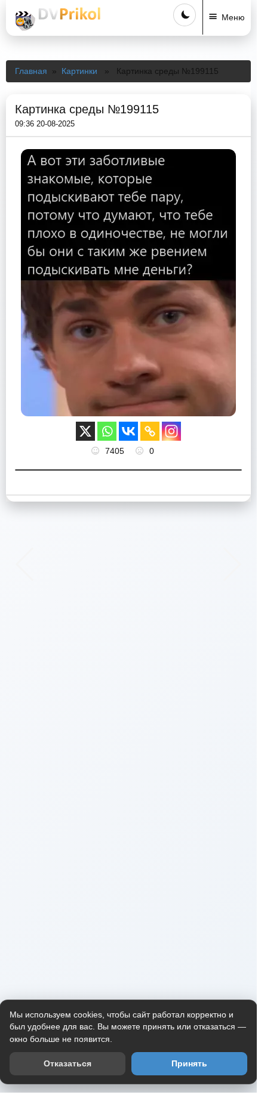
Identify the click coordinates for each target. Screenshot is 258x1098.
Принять (189, 1063)
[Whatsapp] (106, 431)
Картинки (79, 71)
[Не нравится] (141, 451)
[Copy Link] (149, 431)
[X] (85, 431)
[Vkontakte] (128, 431)
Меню (233, 17)
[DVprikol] (56, 19)
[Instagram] (171, 431)
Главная (31, 71)
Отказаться (67, 1063)
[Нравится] (96, 451)
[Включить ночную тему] (184, 15)
